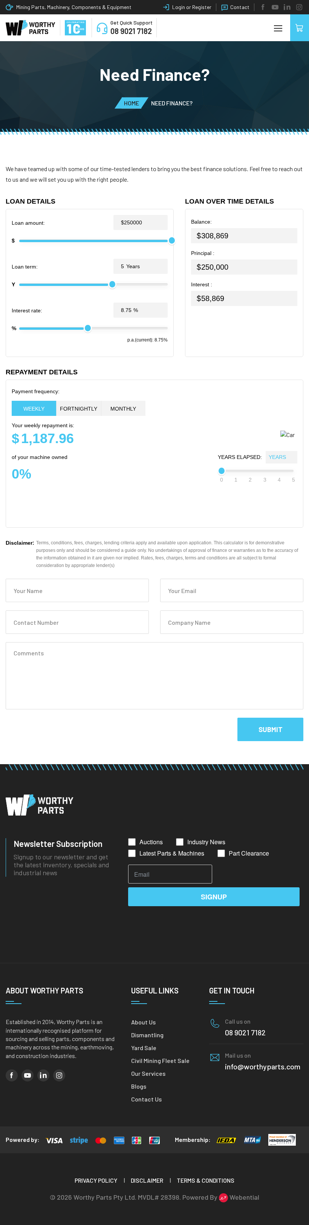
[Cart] (299, 27)
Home (131, 102)
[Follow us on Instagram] (299, 7)
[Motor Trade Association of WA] (252, 1139)
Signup (214, 897)
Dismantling (147, 1034)
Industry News (206, 842)
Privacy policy (96, 1180)
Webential (243, 1197)
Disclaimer (147, 1180)
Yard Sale (143, 1047)
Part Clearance (249, 853)
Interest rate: (27, 310)
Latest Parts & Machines (171, 853)
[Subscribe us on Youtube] (275, 7)
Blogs (138, 1086)
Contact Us (146, 1099)
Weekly (33, 409)
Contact (239, 7)
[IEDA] (226, 1139)
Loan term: (25, 267)
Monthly (123, 409)
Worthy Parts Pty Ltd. (104, 1197)
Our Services (148, 1073)
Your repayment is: (43, 433)
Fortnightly (78, 409)
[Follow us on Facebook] (263, 7)
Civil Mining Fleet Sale (160, 1060)
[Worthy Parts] (30, 28)
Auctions (151, 842)
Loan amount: (28, 223)
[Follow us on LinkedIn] (287, 7)
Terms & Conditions (205, 1180)
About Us (143, 1022)
